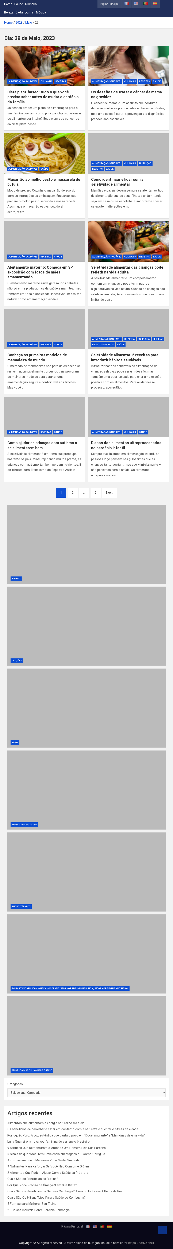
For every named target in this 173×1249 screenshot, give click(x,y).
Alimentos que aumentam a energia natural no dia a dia (45, 1123)
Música (41, 12)
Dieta (19, 12)
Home (8, 4)
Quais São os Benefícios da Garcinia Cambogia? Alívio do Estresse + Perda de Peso (65, 1191)
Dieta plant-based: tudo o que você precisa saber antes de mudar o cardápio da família (43, 97)
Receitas (60, 81)
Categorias (15, 1084)
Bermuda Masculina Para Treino (32, 1070)
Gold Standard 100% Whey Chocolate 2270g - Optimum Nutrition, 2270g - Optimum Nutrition (70, 988)
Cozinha (129, 339)
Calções (17, 660)
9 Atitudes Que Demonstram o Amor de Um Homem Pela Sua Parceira (56, 1148)
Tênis (15, 742)
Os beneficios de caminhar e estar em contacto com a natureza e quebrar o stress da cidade (72, 1129)
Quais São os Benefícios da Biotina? (32, 1179)
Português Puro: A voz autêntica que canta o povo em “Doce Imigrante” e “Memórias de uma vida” (76, 1135)
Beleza (9, 12)
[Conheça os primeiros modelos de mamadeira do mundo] (44, 329)
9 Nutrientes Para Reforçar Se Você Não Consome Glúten (48, 1166)
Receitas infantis (103, 344)
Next (109, 493)
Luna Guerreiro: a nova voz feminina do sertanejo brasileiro (48, 1141)
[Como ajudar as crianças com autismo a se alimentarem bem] (44, 417)
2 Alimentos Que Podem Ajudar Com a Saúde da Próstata (47, 1173)
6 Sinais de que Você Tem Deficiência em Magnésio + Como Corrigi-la (56, 1154)
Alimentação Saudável (22, 81)
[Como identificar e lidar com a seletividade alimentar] (128, 153)
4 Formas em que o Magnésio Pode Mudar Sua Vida (43, 1160)
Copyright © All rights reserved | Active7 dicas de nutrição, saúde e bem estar (73, 1243)
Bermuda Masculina (24, 824)
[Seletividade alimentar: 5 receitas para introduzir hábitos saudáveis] (128, 329)
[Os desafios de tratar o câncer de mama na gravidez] (128, 66)
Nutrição (145, 163)
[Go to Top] (162, 1230)
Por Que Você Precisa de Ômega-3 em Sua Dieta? (42, 1185)
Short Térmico (21, 906)
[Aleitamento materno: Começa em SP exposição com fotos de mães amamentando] (44, 241)
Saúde (18, 4)
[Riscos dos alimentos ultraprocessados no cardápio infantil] (128, 417)
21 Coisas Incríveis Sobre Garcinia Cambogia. (38, 1210)
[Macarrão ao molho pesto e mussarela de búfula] (44, 153)
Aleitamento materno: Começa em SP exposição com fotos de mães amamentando (40, 272)
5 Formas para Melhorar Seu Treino (32, 1204)
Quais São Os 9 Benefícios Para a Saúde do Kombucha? (46, 1197)
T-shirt (16, 578)
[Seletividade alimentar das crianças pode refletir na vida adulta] (128, 241)
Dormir (29, 12)
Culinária (31, 4)
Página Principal (109, 3)
